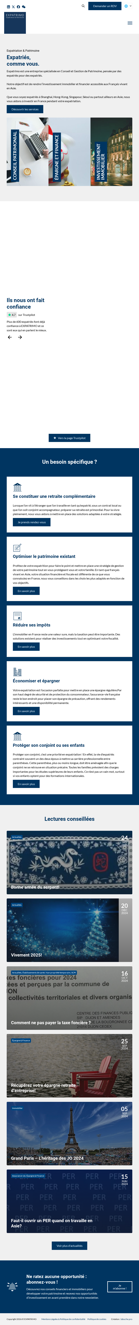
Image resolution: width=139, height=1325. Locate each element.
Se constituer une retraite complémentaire (54, 496)
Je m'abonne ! (120, 1287)
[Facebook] (18, 7)
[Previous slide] (10, 337)
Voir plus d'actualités (70, 1245)
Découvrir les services (25, 109)
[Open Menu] (130, 23)
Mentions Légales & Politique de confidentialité (63, 1319)
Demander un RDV (105, 6)
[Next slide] (20, 337)
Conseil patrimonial (22, 124)
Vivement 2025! (26, 954)
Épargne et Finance (63, 124)
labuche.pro (126, 1319)
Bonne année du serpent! (35, 887)
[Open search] (83, 6)
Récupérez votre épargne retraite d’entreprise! (43, 1088)
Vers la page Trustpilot (72, 438)
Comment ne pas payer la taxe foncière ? (51, 1022)
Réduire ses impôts (31, 625)
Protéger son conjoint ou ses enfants (49, 745)
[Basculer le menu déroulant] (130, 6)
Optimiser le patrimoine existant (44, 556)
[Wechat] (24, 7)
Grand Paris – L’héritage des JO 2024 (47, 1158)
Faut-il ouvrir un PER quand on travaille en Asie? (51, 1223)
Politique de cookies (96, 1319)
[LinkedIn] (8, 7)
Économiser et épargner (36, 680)
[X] (13, 7)
